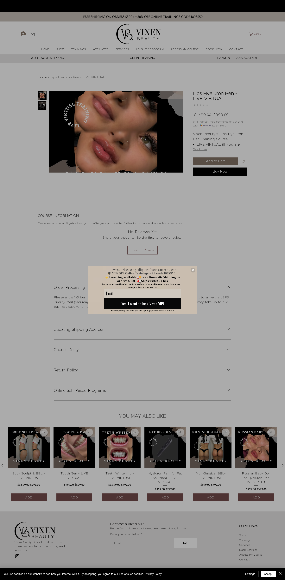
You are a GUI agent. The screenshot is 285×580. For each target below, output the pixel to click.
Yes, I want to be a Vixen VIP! (142, 304)
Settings (250, 574)
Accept (268, 574)
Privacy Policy (153, 574)
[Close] (193, 270)
